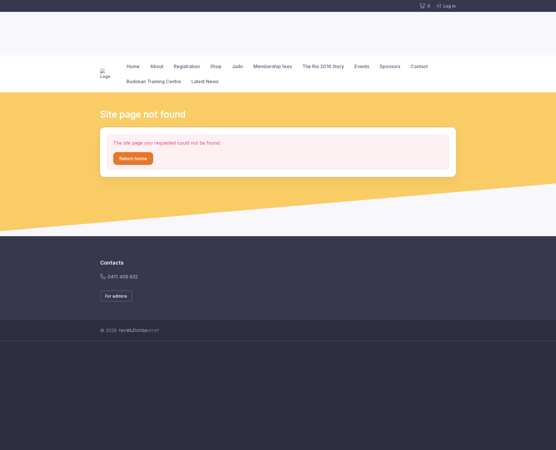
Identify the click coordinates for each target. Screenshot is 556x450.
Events (361, 66)
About (156, 66)
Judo (237, 66)
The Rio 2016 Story (323, 66)
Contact (419, 66)
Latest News (204, 81)
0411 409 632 (123, 277)
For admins (116, 296)
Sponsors (390, 66)
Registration (187, 66)
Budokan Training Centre (154, 81)
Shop (216, 66)
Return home (133, 158)
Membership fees (272, 66)
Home (133, 66)
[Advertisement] (273, 395)
